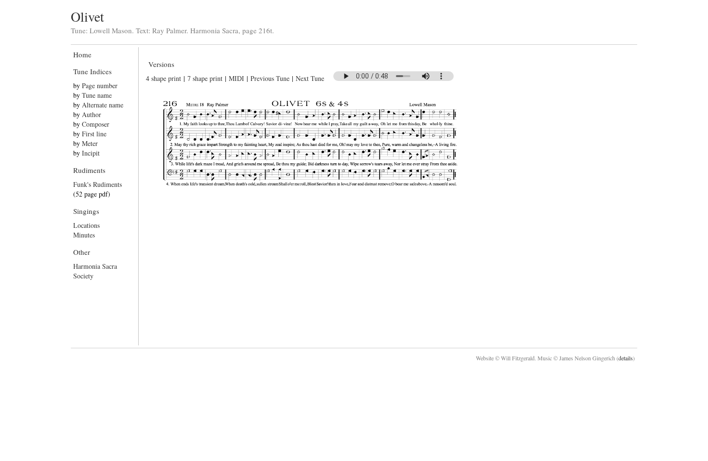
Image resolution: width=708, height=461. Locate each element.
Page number (100, 85)
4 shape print (163, 78)
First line (94, 133)
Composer (95, 124)
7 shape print (205, 78)
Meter (90, 143)
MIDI (236, 78)
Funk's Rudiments (97, 184)
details (625, 358)
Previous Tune (269, 78)
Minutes (84, 234)
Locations (86, 225)
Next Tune (310, 78)
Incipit (91, 153)
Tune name (97, 95)
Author (91, 114)
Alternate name (102, 104)
